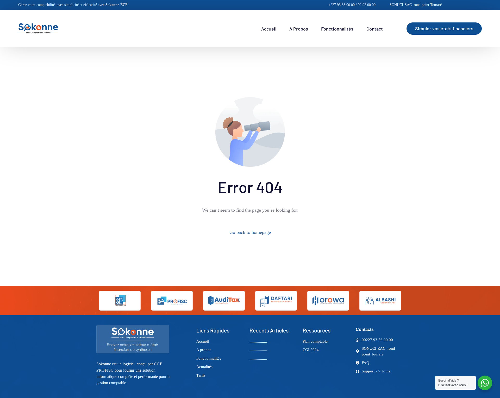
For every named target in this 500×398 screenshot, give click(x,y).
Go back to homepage (250, 232)
